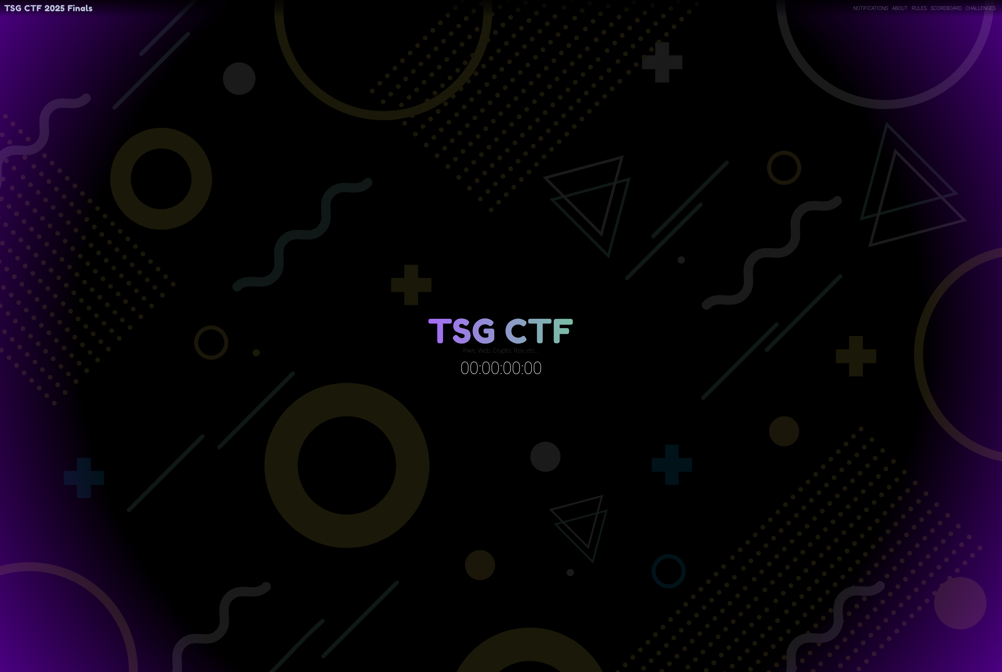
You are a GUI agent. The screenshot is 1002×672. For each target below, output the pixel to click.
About (900, 8)
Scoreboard (946, 8)
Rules (919, 8)
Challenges (981, 8)
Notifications (870, 8)
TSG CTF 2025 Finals (48, 8)
